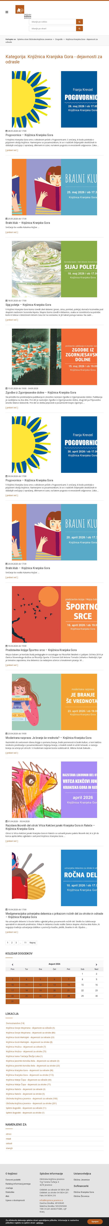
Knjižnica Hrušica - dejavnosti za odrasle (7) (26, 1046)
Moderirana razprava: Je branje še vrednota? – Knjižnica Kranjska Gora (48, 737)
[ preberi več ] (12, 150)
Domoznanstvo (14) (15, 1023)
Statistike (10, 1192)
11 (25, 943)
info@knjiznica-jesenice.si (51, 1200)
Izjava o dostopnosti (15, 1200)
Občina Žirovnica (81, 1196)
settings (39, 1223)
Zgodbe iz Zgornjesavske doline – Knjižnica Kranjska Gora (41, 392)
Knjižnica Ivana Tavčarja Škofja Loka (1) (24, 1056)
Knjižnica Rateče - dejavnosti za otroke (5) (25, 1094)
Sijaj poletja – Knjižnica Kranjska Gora (28, 304)
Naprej (32, 943)
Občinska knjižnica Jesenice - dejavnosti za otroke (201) (31, 1103)
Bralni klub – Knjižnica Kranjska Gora (28, 222)
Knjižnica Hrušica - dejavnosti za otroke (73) (26, 1051)
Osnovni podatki (13, 1179)
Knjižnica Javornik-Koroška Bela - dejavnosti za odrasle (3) (32, 1061)
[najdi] (79, 21)
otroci (8, 1134)
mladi (8, 1138)
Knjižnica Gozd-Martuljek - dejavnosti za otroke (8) (29, 1042)
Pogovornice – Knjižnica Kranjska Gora (29, 135)
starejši (9, 1148)
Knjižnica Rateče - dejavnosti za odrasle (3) (25, 1089)
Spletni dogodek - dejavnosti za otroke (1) (25, 1112)
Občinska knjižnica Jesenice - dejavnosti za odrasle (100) (31, 1098)
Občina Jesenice (82, 1179)
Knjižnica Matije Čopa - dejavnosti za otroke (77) (28, 1084)
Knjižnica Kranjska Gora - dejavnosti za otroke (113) (30, 1075)
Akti (7, 1196)
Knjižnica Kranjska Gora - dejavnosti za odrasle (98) (29, 1070)
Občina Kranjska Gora (84, 1192)
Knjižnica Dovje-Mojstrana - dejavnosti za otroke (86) (30, 1032)
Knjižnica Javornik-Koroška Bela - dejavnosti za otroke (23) (33, 1065)
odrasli (9, 1143)
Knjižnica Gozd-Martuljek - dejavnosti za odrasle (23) (30, 1037)
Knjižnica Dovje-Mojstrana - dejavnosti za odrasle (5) (30, 1027)
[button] (7, 12)
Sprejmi (95, 1221)
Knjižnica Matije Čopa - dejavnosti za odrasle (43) (28, 1079)
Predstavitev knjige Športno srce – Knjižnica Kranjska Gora (41, 650)
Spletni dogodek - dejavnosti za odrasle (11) (26, 1108)
